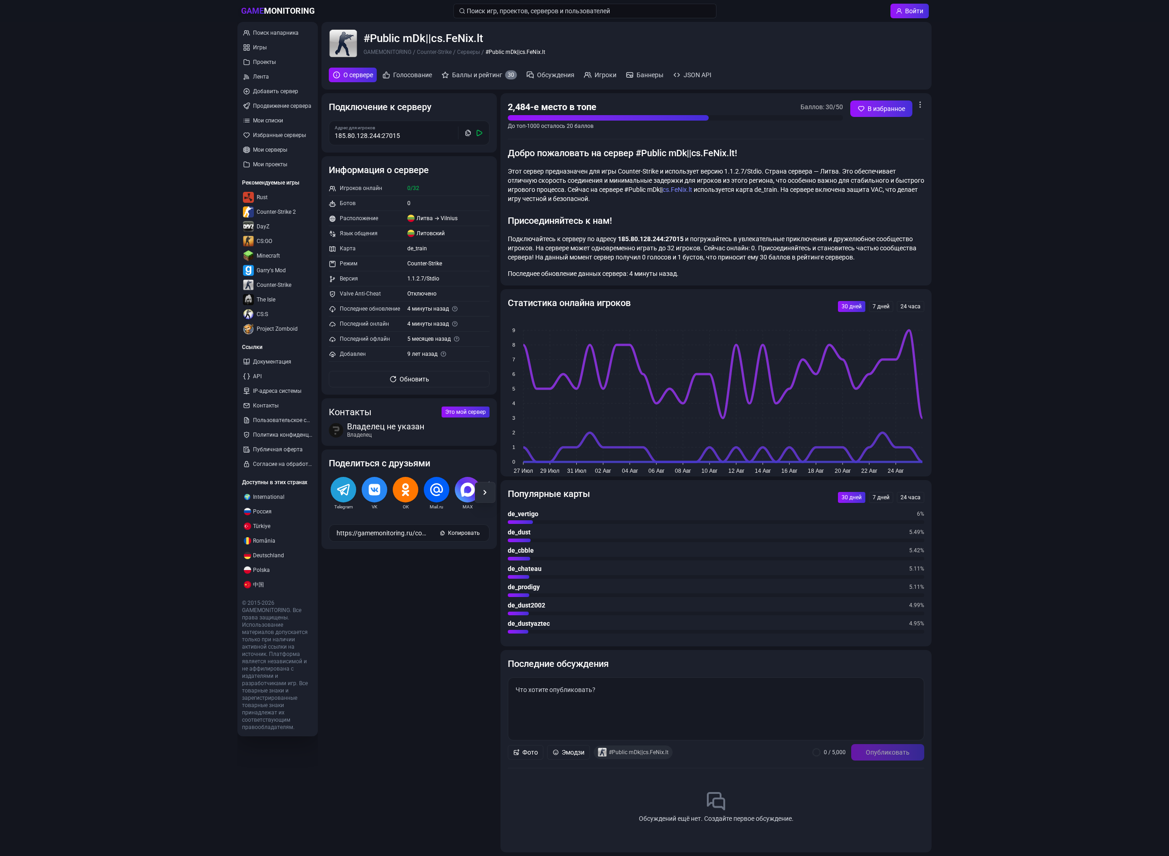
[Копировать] (468, 132)
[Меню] (920, 104)
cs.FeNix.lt (677, 189)
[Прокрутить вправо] (485, 492)
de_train (417, 248)
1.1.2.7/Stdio (423, 278)
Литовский (430, 233)
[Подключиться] (479, 132)
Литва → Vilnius (437, 218)
